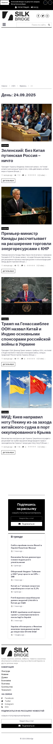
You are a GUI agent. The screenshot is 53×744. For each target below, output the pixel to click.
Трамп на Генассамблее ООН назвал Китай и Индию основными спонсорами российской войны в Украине (25, 334)
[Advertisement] (26, 55)
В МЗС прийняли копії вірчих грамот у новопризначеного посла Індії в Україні (25, 614)
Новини (4, 86)
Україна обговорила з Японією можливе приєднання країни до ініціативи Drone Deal (26, 629)
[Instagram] (47, 16)
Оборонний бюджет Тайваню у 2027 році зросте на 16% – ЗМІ (25, 574)
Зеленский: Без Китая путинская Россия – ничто (23, 155)
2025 (13, 86)
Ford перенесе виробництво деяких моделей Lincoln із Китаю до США (25, 600)
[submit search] (49, 25)
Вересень (23, 86)
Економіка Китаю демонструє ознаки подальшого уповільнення (26, 559)
